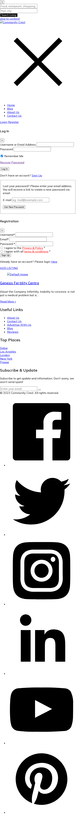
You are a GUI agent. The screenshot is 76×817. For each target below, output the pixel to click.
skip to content (10, 18)
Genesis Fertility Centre (19, 283)
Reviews (12, 332)
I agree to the (24, 248)
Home (11, 105)
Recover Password (12, 162)
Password (6, 149)
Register (13, 122)
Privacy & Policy (32, 248)
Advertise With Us (19, 325)
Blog (10, 108)
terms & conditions (36, 251)
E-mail (7, 200)
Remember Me (13, 156)
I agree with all (27, 251)
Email (4, 239)
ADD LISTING (9, 268)
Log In (4, 169)
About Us (13, 112)
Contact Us (14, 115)
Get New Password (14, 207)
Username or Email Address (18, 144)
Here (54, 261)
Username (7, 234)
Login (3, 122)
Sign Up (37, 175)
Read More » (8, 301)
